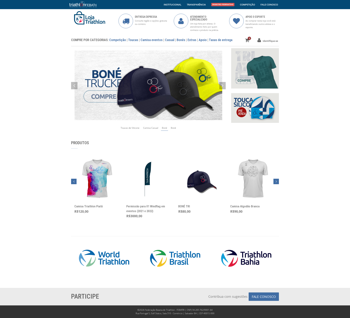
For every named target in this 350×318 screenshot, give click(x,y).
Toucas (133, 40)
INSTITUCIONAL (172, 4)
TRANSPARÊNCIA (196, 4)
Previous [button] (74, 181)
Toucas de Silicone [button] (130, 127)
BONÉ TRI (184, 206)
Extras (192, 40)
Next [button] (276, 181)
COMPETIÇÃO (247, 4)
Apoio (203, 40)
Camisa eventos (152, 40)
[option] (148, 85)
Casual (169, 40)
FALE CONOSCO (269, 4)
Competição (117, 40)
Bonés (181, 40)
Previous (74, 85)
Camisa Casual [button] (150, 127)
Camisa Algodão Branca (245, 206)
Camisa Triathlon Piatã (88, 206)
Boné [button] (164, 127)
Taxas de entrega (220, 40)
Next (222, 85)
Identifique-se (269, 41)
